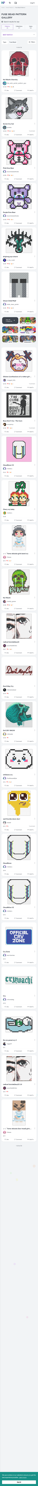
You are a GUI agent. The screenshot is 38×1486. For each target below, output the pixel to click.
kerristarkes (11, 955)
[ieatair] (4, 822)
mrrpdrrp (10, 424)
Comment (19, 90)
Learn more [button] (22, 1477)
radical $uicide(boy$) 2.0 (12, 1084)
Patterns (7, 27)
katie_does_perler (13, 304)
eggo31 (9, 1044)
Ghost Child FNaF (9, 301)
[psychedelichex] (4, 645)
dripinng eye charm (10, 257)
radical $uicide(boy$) (11, 642)
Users (30, 27)
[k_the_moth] (4, 260)
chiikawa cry (8, 775)
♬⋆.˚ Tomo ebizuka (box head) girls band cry (17, 1129)
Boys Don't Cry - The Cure (12, 421)
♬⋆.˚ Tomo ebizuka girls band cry (15, 554)
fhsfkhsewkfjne (12, 778)
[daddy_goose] (4, 601)
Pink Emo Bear (8, 168)
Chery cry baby (8, 509)
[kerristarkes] (4, 955)
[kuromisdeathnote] (4, 171)
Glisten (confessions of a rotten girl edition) (17, 377)
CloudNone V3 (8, 465)
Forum (9, 3)
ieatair (9, 822)
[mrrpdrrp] (4, 424)
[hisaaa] (4, 557)
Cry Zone (6, 952)
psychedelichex (12, 645)
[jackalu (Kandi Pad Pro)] (4, 127)
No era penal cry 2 (10, 1040)
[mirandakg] (4, 999)
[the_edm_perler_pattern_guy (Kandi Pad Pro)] (4, 83)
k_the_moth (11, 260)
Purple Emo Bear (9, 212)
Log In (32, 3)
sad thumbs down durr (11, 819)
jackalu (9, 127)
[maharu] (4, 513)
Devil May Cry (8, 686)
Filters (33, 42)
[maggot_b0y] (4, 380)
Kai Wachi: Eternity (10, 80)
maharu (9, 513)
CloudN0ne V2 (8, 907)
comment (32, 131)
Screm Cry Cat (8, 124)
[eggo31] (4, 1043)
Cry (4, 996)
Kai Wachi (7, 598)
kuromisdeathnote (13, 172)
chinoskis (10, 734)
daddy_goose (11, 601)
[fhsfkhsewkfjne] (4, 778)
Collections (19, 27)
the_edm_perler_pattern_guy (16, 83)
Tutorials (15, 3)
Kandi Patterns (10, 7)
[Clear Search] (2, 21)
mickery (9, 469)
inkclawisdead (11, 690)
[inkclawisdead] (4, 689)
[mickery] (4, 468)
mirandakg (10, 999)
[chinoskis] (4, 734)
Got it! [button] (19, 1482)
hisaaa (9, 557)
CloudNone (7, 863)
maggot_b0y (11, 380)
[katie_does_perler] (4, 304)
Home (3, 7)
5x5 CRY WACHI (9, 730)
